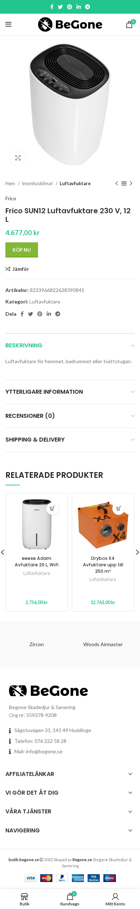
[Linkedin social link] (78, 7)
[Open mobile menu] (8, 24)
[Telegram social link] (87, 7)
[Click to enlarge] (18, 158)
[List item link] (70, 741)
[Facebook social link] (52, 7)
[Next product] (131, 183)
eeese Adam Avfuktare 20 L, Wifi (37, 561)
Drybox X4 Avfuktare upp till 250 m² (103, 564)
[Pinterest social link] (69, 7)
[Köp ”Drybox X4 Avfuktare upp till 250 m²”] (118, 508)
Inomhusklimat (38, 183)
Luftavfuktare (75, 183)
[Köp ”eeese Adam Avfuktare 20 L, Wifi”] (52, 508)
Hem (10, 183)
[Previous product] (116, 183)
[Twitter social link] (60, 7)
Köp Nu (22, 250)
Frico (10, 198)
